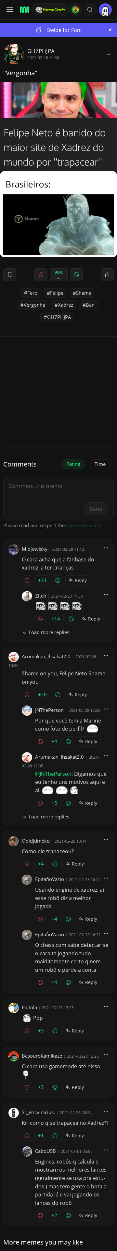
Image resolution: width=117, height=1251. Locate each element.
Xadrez (65, 305)
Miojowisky (34, 549)
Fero (32, 293)
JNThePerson (49, 710)
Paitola (29, 1007)
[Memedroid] (23, 9)
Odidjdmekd (35, 840)
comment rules (83, 525)
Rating (73, 464)
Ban (90, 305)
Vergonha (34, 305)
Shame (83, 293)
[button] (90, 9)
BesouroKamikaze (41, 1055)
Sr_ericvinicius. (38, 1112)
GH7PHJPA (41, 51)
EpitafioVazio (49, 879)
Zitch (40, 595)
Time (100, 464)
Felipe (56, 293)
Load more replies (49, 632)
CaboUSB (45, 1151)
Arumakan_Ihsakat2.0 (46, 656)
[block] (108, 54)
